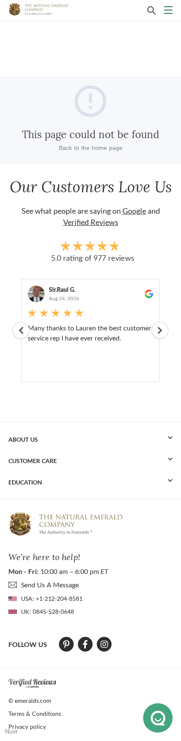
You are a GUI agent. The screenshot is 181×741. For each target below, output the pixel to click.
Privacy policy (27, 726)
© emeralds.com (29, 700)
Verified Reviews (90, 222)
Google (134, 210)
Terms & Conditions (34, 713)
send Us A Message (50, 585)
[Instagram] (104, 644)
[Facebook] (85, 644)
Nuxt (11, 731)
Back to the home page (90, 147)
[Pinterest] (66, 644)
